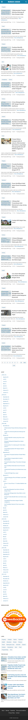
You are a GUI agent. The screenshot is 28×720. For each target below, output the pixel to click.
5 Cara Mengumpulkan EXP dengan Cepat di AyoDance (18, 104)
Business (4, 180)
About (3, 710)
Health (3, 270)
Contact (17, 712)
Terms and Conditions (21, 710)
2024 (4, 423)
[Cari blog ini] (26, 2)
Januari (5, 392)
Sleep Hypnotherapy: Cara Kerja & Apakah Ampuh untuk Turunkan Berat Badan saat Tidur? (16, 696)
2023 (4, 519)
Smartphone (4, 79)
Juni (5, 381)
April (5, 385)
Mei (4, 383)
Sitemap (7, 710)
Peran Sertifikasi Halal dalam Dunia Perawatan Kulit (19, 185)
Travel (3, 26)
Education (9, 642)
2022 (4, 547)
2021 (4, 574)
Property (3, 7)
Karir (3, 61)
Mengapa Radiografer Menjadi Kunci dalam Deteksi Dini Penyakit (18, 67)
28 (21, 362)
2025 (4, 394)
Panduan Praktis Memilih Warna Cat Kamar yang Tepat (19, 312)
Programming (5, 649)
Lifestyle (9, 639)
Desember (6, 397)
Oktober (5, 401)
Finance (3, 44)
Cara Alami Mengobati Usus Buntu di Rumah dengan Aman (18, 275)
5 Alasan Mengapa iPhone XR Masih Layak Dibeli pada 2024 (19, 240)
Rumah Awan (14, 2)
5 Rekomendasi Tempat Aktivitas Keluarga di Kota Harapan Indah (19, 12)
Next (25, 362)
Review (14, 642)
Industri (3, 116)
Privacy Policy (12, 712)
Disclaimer (12, 710)
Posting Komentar (21, 22)
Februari (5, 390)
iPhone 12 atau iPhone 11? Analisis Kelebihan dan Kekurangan (18, 258)
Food (3, 135)
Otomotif (18, 644)
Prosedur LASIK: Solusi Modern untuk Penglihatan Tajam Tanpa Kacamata (16, 686)
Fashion (4, 647)
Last (14, 365)
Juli (4, 379)
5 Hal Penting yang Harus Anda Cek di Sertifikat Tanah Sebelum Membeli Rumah (17, 676)
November (6, 399)
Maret (5, 388)
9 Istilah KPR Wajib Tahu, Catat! (11, 473)
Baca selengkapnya (18, 37)
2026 (4, 374)
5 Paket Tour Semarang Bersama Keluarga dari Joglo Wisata (18, 31)
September (6, 403)
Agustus (5, 377)
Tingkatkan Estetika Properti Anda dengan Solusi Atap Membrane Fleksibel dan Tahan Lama (16, 666)
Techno (10, 79)
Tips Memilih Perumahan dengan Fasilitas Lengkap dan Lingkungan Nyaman (19, 330)
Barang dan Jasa (10, 644)
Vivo (11, 649)
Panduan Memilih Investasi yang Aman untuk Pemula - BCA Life (19, 49)
